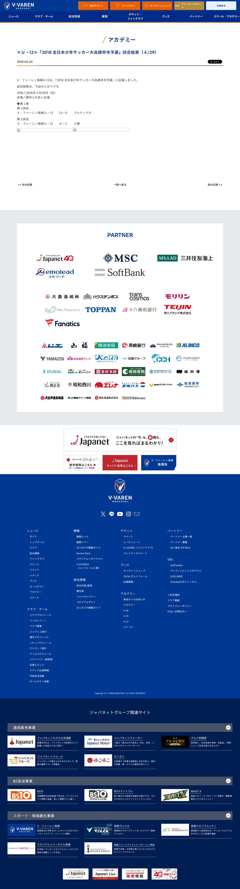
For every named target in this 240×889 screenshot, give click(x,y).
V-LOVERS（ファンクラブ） (138, 548)
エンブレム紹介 (38, 632)
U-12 (125, 621)
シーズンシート (131, 542)
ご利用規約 (173, 595)
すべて (33, 536)
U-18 (125, 610)
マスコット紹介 (38, 648)
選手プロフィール (39, 637)
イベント (34, 570)
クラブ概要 (36, 626)
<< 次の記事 (25, 184)
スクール (34, 597)
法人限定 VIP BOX (180, 548)
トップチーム (37, 542)
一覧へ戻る (120, 184)
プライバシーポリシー (179, 606)
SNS (170, 559)
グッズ (166, 16)
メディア (34, 575)
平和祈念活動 (37, 676)
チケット (34, 564)
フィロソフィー (38, 620)
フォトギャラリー (86, 596)
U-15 (125, 616)
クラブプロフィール (40, 615)
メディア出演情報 (39, 670)
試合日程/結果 (84, 585)
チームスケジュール (40, 654)
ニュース (32, 530)
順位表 (80, 591)
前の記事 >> (215, 184)
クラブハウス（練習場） (42, 659)
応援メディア (37, 665)
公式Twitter (176, 565)
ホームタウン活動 (39, 681)
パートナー (196, 16)
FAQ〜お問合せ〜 (177, 611)
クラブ (33, 548)
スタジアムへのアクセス (89, 559)
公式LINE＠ (176, 576)
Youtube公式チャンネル (183, 582)
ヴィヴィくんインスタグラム (185, 571)
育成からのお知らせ (134, 599)
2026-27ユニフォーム (135, 576)
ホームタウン (37, 586)
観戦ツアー (82, 542)
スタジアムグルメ (85, 602)
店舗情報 (128, 582)
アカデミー (36, 592)
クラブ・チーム (44, 16)
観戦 (105, 16)
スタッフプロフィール (41, 643)
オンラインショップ (134, 571)
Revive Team (83, 553)
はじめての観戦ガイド (88, 548)
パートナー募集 (178, 542)
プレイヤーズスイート (135, 553)
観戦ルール (82, 536)
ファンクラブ (37, 559)
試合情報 (74, 16)
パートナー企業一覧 (181, 536)
